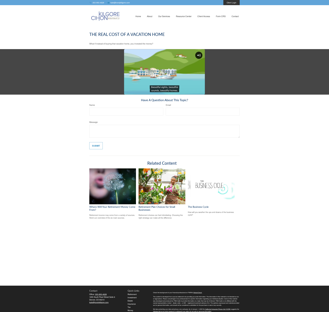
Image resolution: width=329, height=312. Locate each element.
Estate (130, 300)
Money (130, 310)
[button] (138, 16)
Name (92, 104)
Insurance (132, 304)
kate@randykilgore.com (120, 2)
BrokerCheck (198, 292)
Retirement (132, 294)
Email (168, 104)
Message (93, 122)
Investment (132, 297)
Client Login (231, 2)
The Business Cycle (198, 207)
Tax (129, 307)
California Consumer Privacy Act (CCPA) (218, 309)
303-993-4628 (98, 2)
